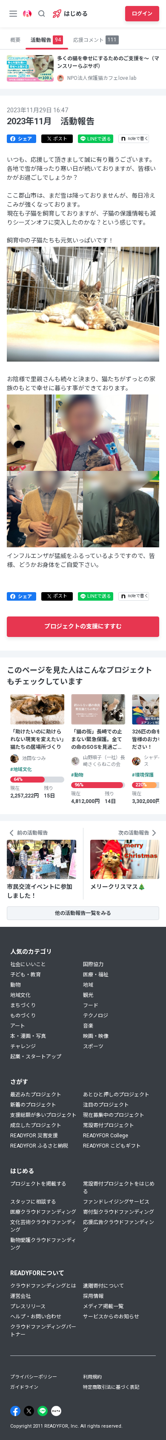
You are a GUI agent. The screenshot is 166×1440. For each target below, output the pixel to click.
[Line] (42, 1411)
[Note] (56, 1411)
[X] (29, 1411)
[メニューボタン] (13, 13)
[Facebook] (15, 1411)
